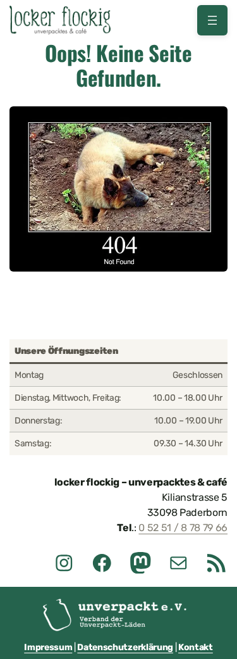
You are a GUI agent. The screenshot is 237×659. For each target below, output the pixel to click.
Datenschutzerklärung (125, 647)
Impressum (48, 647)
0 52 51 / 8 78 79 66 (183, 528)
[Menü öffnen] (212, 20)
